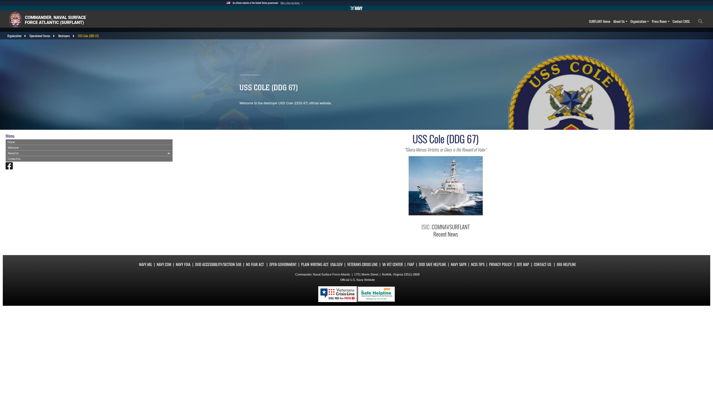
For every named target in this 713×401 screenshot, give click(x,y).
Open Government (283, 264)
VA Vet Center (392, 264)
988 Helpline (566, 264)
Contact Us (14, 158)
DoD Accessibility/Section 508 (218, 264)
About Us (619, 21)
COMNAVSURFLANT (451, 227)
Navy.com (164, 264)
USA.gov (336, 264)
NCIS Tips (477, 264)
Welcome (13, 147)
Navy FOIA (183, 264)
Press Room (659, 21)
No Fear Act (255, 264)
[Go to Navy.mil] (356, 8)
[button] (292, 3)
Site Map (523, 264)
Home (11, 142)
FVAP (410, 264)
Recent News (445, 234)
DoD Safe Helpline (432, 264)
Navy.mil (145, 264)
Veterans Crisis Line (362, 264)
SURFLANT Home (599, 21)
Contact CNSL (681, 21)
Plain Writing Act (314, 264)
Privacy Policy (500, 264)
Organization (638, 21)
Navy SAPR (458, 264)
